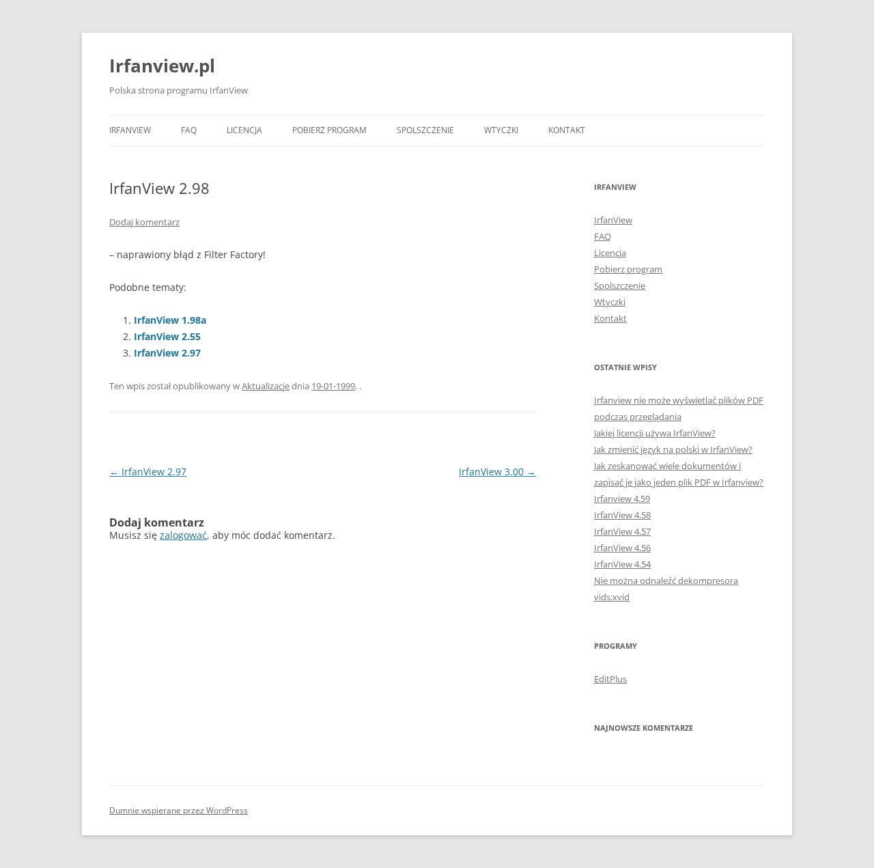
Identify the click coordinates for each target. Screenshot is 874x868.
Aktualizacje (266, 386)
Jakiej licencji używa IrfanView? (655, 433)
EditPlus (610, 679)
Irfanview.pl (162, 65)
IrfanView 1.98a (170, 319)
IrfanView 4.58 (622, 515)
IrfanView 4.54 (622, 564)
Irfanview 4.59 (622, 498)
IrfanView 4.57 (622, 531)
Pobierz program (329, 130)
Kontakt (566, 130)
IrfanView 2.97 (167, 352)
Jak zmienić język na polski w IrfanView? (673, 449)
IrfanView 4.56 (622, 548)
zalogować (183, 535)
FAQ (189, 130)
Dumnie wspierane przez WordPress (178, 810)
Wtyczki (501, 130)
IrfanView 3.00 (497, 471)
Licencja (244, 130)
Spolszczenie (425, 130)
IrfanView (130, 130)
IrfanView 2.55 (167, 336)
